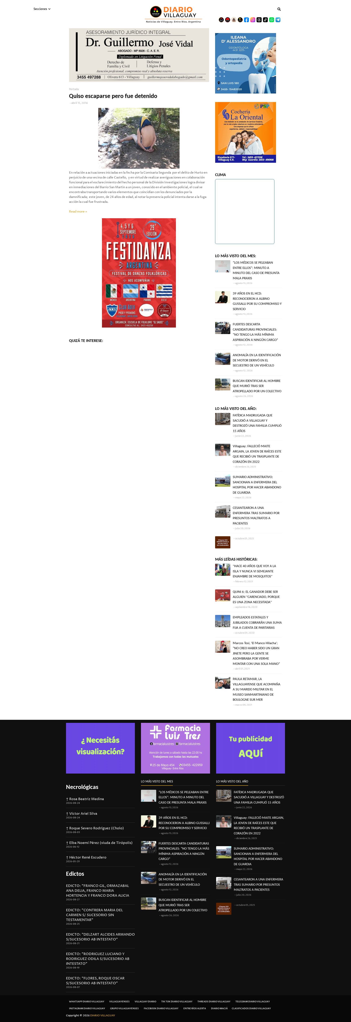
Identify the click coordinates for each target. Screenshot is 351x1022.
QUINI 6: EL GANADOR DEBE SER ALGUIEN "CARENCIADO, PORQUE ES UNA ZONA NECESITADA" (256, 597)
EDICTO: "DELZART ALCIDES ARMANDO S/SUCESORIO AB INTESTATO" (100, 937)
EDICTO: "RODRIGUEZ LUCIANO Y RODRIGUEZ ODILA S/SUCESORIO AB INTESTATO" (97, 959)
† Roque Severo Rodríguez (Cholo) (95, 828)
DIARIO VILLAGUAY (102, 1015)
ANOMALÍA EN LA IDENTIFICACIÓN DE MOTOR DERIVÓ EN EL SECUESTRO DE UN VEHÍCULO (257, 360)
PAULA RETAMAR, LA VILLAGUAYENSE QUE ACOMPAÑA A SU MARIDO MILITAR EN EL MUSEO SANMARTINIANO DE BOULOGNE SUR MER (256, 689)
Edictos (75, 874)
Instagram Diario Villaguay (87, 1008)
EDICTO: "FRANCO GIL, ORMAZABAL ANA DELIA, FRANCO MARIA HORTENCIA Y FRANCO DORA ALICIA (97, 890)
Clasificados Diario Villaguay (251, 1008)
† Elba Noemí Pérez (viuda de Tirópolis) (99, 842)
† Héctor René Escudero (86, 857)
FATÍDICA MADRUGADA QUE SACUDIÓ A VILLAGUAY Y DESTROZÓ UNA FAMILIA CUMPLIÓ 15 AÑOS (257, 423)
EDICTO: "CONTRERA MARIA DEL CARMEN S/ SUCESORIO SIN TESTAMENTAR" (94, 915)
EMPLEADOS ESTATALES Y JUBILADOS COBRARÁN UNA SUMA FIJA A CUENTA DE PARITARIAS (257, 623)
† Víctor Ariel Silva (81, 813)
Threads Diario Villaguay (213, 1001)
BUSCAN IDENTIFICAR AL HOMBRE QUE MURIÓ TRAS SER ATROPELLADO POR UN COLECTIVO (257, 386)
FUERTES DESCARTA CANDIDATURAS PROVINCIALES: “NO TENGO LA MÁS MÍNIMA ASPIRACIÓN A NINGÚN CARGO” (255, 332)
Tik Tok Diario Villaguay (176, 1001)
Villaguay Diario (145, 1001)
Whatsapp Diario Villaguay (86, 1001)
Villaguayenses (119, 1001)
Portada (74, 89)
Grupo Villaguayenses (124, 1008)
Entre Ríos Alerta (194, 1008)
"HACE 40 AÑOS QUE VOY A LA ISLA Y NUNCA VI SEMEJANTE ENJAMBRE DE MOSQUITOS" (254, 571)
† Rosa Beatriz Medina (85, 799)
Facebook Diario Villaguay (161, 1008)
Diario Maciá (219, 1008)
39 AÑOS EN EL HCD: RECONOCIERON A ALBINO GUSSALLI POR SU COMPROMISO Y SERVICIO (257, 301)
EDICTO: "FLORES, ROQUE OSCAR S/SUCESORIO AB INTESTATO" (95, 981)
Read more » (78, 212)
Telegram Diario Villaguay (252, 1001)
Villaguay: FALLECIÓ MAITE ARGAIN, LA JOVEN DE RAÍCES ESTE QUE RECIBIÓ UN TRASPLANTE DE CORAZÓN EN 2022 (257, 454)
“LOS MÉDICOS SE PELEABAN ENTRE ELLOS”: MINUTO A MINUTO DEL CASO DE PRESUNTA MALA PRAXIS (256, 270)
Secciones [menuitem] (40, 9)
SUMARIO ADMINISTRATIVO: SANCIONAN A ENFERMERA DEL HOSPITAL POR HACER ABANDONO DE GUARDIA (257, 484)
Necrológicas (82, 787)
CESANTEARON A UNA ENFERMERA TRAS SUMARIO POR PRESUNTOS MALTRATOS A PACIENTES (256, 515)
